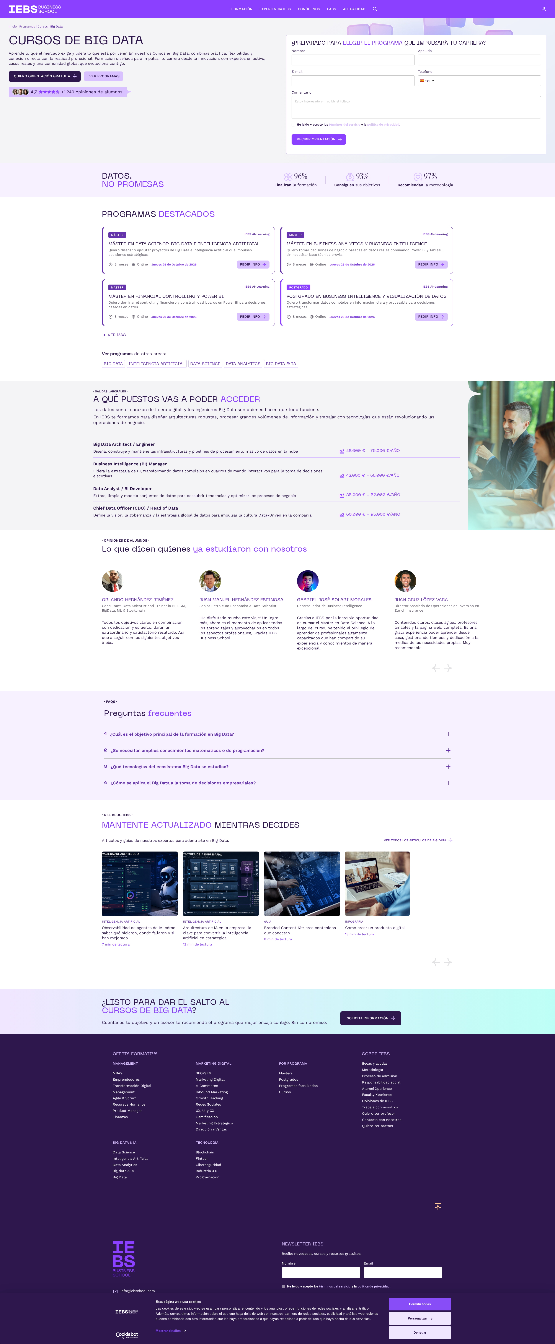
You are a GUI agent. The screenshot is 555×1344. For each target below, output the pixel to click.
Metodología (372, 1070)
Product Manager (127, 1111)
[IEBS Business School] (124, 1259)
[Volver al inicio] (35, 9)
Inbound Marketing (212, 1092)
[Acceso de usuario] (548, 9)
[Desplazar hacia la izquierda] (436, 962)
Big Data (56, 26)
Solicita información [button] (367, 1018)
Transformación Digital (132, 1086)
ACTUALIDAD (354, 9)
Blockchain (205, 1152)
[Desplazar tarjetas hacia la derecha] (448, 668)
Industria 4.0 (206, 1171)
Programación (207, 1177)
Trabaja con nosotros (380, 1107)
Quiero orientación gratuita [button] (42, 76)
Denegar (419, 1332)
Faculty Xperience (377, 1095)
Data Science (205, 363)
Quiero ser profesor (378, 1113)
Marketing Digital (210, 1079)
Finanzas (120, 1117)
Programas (27, 26)
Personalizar (417, 1318)
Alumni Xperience (377, 1089)
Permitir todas (420, 1304)
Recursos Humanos (129, 1104)
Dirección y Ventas (211, 1129)
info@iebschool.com (138, 1291)
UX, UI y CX (205, 1111)
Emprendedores (126, 1079)
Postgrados (288, 1079)
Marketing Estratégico (214, 1123)
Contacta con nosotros (381, 1120)
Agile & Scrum (124, 1098)
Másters (285, 1073)
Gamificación (207, 1117)
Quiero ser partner (377, 1126)
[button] (188, 250)
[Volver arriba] (438, 1206)
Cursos (43, 26)
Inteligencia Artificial (157, 363)
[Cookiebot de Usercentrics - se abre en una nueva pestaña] (127, 1335)
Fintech (202, 1158)
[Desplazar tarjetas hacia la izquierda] (436, 668)
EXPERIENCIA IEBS (275, 9)
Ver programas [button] (104, 76)
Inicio (13, 26)
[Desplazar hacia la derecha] (448, 962)
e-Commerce (207, 1086)
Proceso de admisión (379, 1076)
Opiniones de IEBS (377, 1101)
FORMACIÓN (242, 9)
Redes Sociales (208, 1104)
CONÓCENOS (309, 9)
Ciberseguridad (208, 1165)
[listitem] (140, 903)
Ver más (117, 334)
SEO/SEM (204, 1073)
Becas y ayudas (374, 1063)
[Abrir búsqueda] (375, 9)
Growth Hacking (209, 1098)
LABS (331, 9)
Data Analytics (243, 363)
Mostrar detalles (168, 1331)
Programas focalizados (298, 1086)
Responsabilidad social (381, 1082)
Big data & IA (281, 363)
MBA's (117, 1073)
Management (124, 1092)
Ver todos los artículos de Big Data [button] (415, 840)
